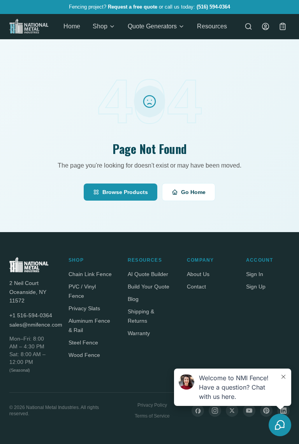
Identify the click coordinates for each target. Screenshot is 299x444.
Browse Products (125, 192)
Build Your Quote (148, 286)
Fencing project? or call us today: (149, 7)
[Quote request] (283, 26)
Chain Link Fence (90, 274)
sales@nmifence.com (31, 325)
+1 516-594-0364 (30, 315)
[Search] (248, 26)
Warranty (139, 333)
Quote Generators (152, 26)
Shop (100, 26)
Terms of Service (152, 416)
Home (71, 26)
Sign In (254, 274)
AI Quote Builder (148, 274)
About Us (198, 274)
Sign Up (256, 286)
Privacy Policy (152, 405)
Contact (196, 286)
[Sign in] (266, 26)
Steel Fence (83, 342)
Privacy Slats (84, 308)
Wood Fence (84, 355)
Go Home (193, 192)
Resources (212, 26)
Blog (133, 299)
